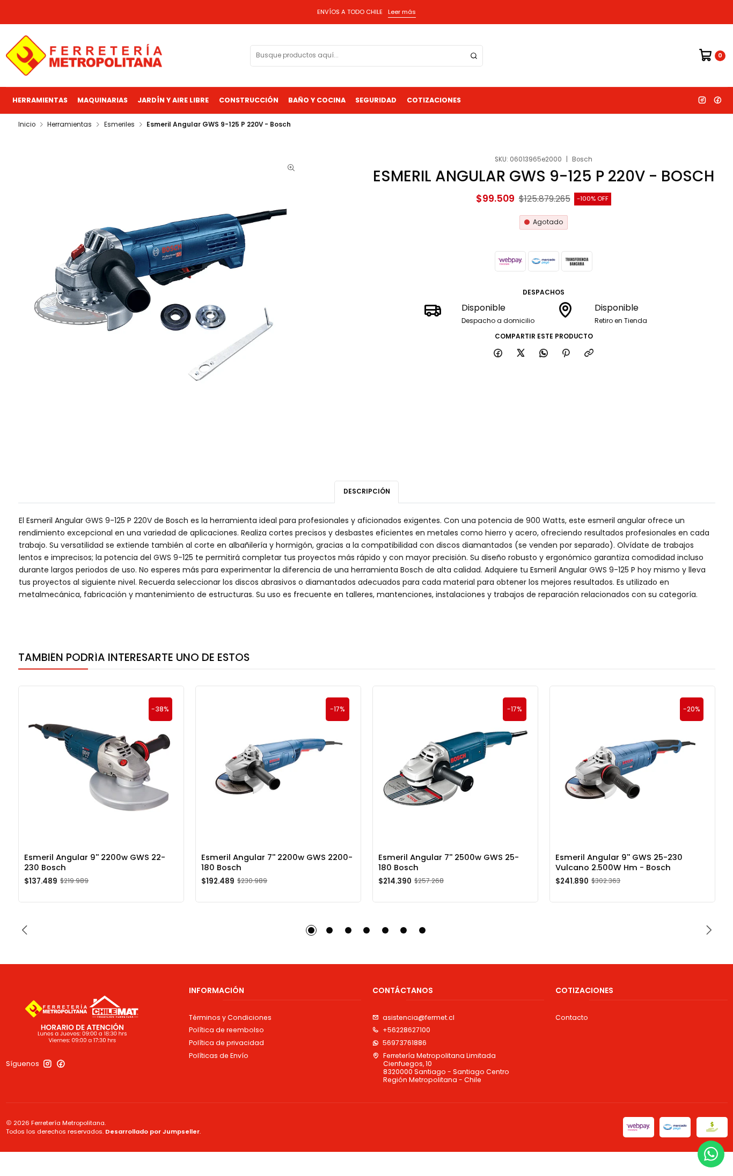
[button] (311, 930)
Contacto (571, 1017)
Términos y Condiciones (230, 1017)
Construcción (248, 100)
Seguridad (376, 100)
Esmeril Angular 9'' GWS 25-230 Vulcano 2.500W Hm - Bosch (619, 862)
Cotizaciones (434, 100)
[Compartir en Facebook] (498, 354)
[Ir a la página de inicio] (84, 55)
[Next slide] (707, 930)
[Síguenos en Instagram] (702, 100)
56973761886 (405, 1042)
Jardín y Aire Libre (173, 100)
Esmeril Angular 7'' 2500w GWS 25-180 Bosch (448, 862)
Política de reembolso (226, 1029)
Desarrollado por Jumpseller (152, 1131)
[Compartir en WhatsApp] (543, 354)
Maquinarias (102, 100)
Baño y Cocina (317, 100)
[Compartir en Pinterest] (566, 354)
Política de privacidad (226, 1042)
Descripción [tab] (366, 491)
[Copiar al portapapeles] (589, 354)
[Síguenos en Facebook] (717, 100)
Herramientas (40, 100)
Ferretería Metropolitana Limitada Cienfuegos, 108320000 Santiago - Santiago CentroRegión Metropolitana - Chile (446, 1068)
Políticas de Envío (218, 1055)
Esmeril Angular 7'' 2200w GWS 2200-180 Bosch (277, 862)
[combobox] (366, 56)
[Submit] (474, 56)
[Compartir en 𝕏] (521, 354)
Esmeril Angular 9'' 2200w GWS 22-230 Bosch (94, 862)
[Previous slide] (26, 930)
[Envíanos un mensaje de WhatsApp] (711, 1154)
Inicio (26, 125)
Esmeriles (119, 125)
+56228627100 (406, 1029)
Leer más (402, 12)
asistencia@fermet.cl (419, 1017)
